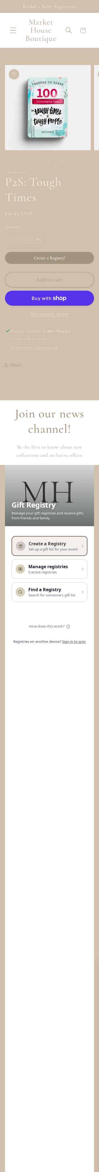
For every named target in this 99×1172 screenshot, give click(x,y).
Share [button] (15, 365)
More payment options (49, 313)
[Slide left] (36, 161)
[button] (13, 30)
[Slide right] (63, 161)
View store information (34, 347)
